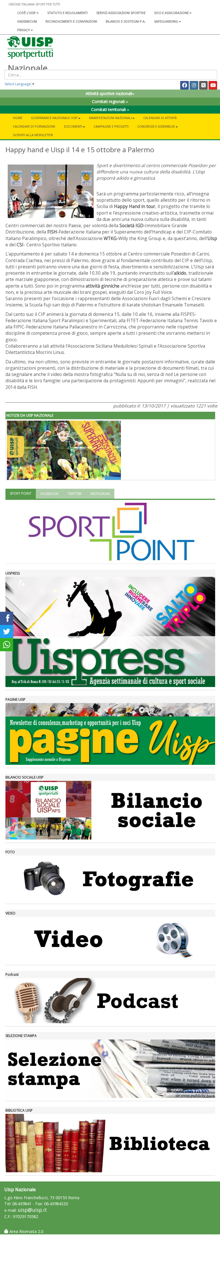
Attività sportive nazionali (109, 93)
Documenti (73, 126)
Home (17, 118)
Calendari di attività (160, 118)
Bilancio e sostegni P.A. (126, 21)
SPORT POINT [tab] (21, 493)
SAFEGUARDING (166, 21)
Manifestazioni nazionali (110, 118)
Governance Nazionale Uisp (54, 118)
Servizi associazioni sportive (121, 13)
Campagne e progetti (111, 126)
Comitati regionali (109, 101)
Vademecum (27, 21)
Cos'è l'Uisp (26, 13)
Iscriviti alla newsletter (33, 135)
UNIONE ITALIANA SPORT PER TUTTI (34, 4)
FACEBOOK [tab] (49, 493)
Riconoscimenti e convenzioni (71, 21)
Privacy (23, 30)
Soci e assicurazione (171, 13)
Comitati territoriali (109, 109)
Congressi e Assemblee (156, 126)
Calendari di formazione (34, 126)
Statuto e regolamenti (67, 13)
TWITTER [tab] (74, 493)
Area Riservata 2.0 (25, 1231)
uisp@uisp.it (32, 1210)
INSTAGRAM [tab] (100, 493)
